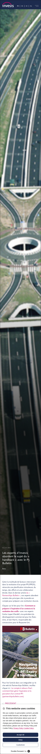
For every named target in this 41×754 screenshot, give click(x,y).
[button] (36, 6)
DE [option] (26, 6)
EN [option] (22, 6)
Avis (4, 569)
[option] (22, 6)
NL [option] (31, 6)
